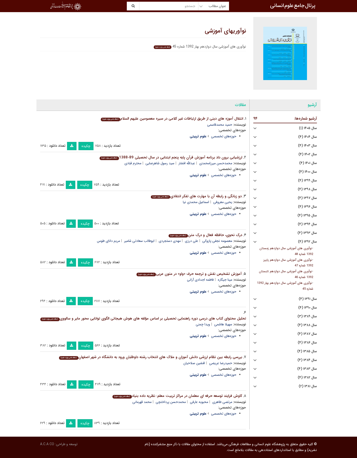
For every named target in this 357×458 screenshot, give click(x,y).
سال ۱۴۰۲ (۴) (307, 154)
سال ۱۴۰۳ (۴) (307, 145)
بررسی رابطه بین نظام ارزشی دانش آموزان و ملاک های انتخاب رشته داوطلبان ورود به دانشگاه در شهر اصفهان (151, 357)
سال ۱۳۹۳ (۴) (307, 233)
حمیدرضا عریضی (220, 363)
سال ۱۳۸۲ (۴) (307, 377)
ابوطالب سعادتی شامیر (139, 241)
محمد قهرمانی (142, 402)
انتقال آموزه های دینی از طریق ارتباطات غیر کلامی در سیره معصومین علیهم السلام (172, 119)
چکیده (86, 146)
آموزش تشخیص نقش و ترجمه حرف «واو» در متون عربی (189, 274)
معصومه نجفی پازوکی (217, 241)
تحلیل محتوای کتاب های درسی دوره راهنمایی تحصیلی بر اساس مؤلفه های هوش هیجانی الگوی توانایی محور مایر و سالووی (144, 318)
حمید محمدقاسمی (219, 124)
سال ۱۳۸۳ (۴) (307, 368)
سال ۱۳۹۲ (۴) (307, 241)
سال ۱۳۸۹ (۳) (307, 316)
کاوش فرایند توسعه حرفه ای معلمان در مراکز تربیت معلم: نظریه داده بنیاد (178, 396)
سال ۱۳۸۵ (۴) (307, 351)
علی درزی (191, 241)
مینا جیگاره (225, 279)
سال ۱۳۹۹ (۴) (307, 180)
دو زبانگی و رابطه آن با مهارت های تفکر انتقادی (197, 196)
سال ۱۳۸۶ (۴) (307, 342)
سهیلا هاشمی (223, 324)
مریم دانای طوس (108, 241)
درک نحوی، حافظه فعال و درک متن (206, 235)
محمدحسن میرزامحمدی (215, 163)
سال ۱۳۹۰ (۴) (307, 307)
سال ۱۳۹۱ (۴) (308, 299)
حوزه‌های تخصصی (223, 136)
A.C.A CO (47, 444)
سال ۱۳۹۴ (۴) (307, 224)
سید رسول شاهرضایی (159, 163)
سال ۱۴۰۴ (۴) (307, 136)
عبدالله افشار (186, 163)
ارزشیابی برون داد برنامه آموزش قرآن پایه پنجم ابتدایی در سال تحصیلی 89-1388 (171, 157)
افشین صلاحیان (194, 363)
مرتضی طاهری (222, 402)
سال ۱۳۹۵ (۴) (307, 215)
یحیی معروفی (222, 202)
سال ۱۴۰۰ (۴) (308, 171)
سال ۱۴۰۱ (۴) (308, 163)
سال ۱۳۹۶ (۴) (307, 206)
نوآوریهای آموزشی (225, 31)
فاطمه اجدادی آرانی (200, 279)
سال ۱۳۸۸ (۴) (307, 325)
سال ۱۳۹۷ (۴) (307, 198)
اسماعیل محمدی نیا (196, 202)
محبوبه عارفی (199, 402)
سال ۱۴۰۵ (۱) (308, 128)
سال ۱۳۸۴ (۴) (307, 360)
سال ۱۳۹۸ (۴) (307, 189)
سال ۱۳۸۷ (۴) (307, 333)
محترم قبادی (132, 163)
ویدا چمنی (203, 324)
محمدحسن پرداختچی (171, 402)
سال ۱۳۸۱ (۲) (308, 386)
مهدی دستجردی (170, 241)
